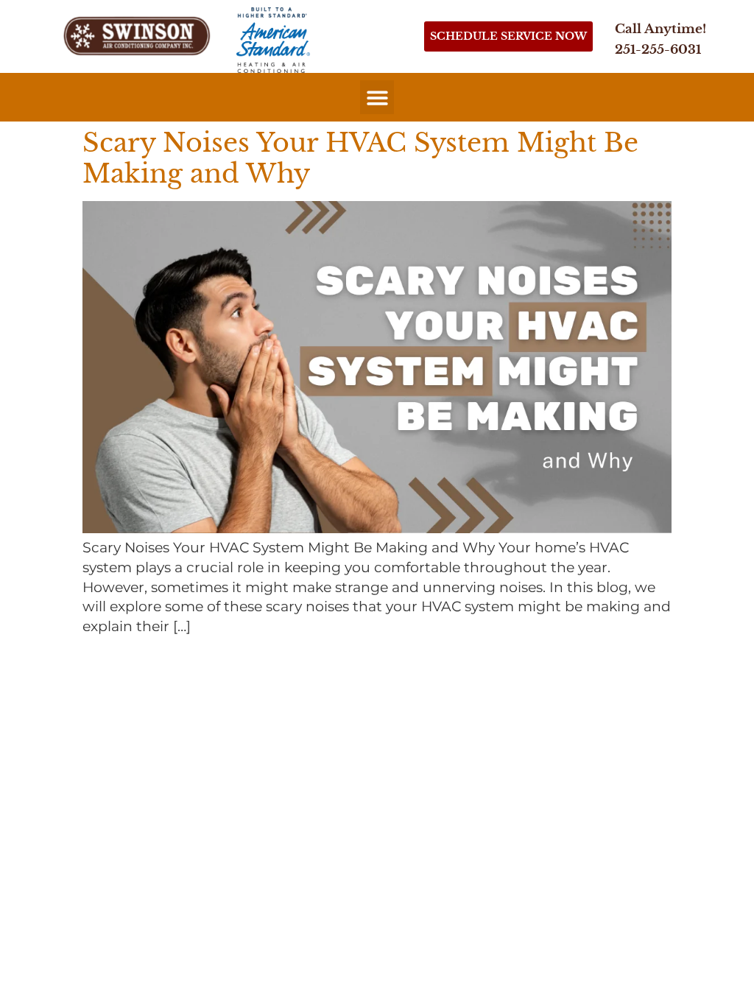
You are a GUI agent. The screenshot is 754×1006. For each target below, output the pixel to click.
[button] (377, 97)
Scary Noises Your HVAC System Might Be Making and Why (360, 158)
